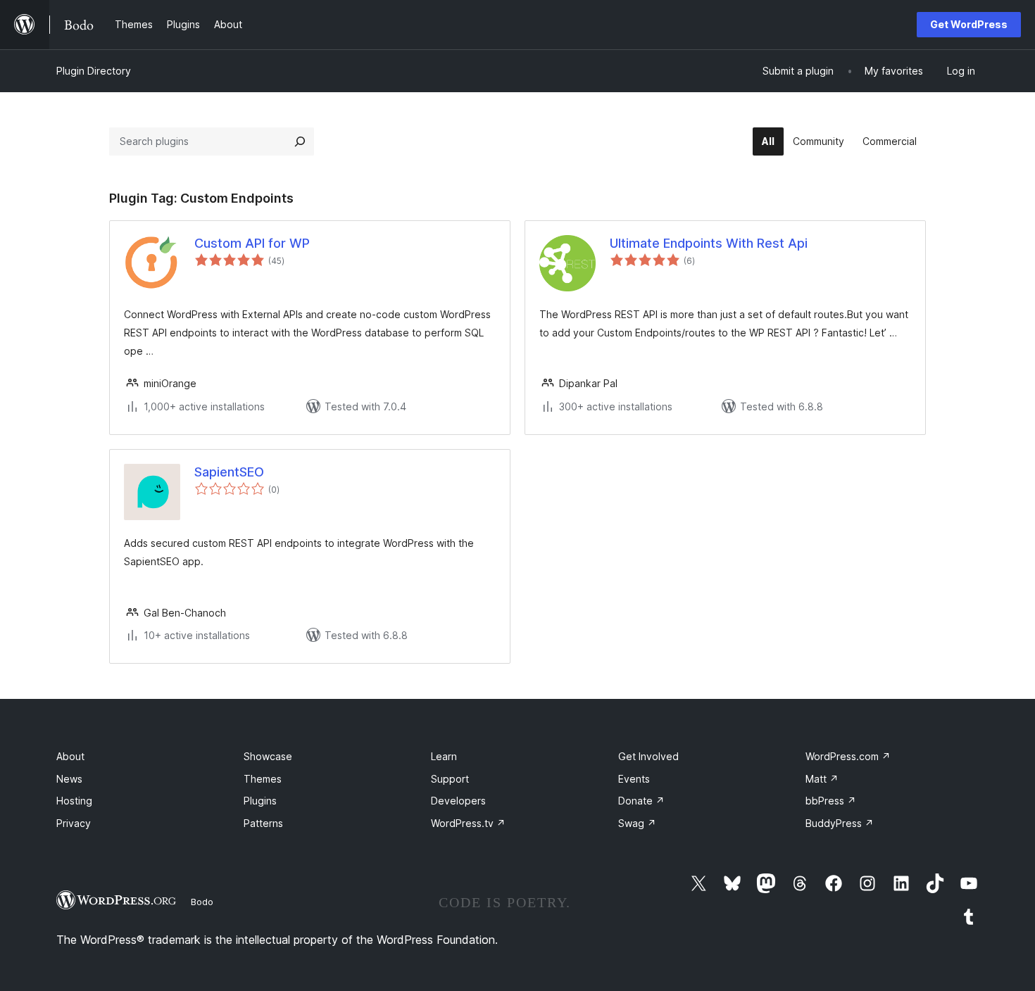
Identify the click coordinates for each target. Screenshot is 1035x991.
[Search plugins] (300, 141)
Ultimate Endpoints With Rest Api (709, 243)
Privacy (73, 823)
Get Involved (648, 756)
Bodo (202, 901)
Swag (637, 823)
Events (634, 779)
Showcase (268, 756)
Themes (263, 779)
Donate (641, 801)
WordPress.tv (468, 823)
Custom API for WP (252, 243)
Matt (822, 779)
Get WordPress (969, 24)
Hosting (74, 801)
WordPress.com (848, 756)
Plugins (260, 801)
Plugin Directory (93, 71)
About (70, 756)
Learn (444, 756)
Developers (458, 801)
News (69, 779)
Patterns (263, 823)
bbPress (830, 801)
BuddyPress (839, 823)
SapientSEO (229, 472)
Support (450, 779)
